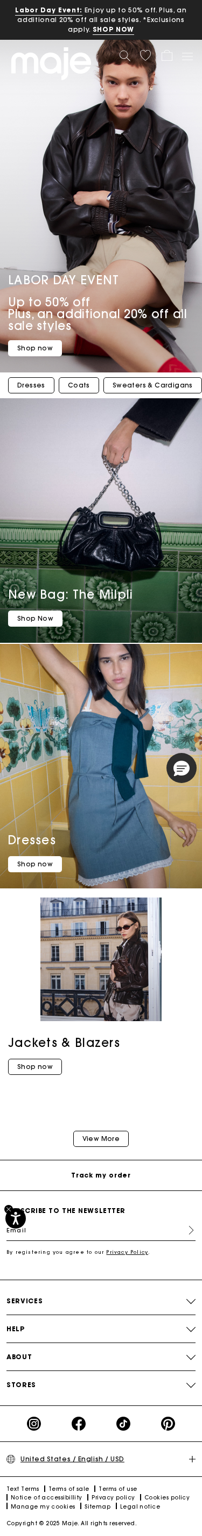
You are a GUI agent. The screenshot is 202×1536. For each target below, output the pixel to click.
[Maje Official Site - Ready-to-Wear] (51, 63)
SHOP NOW (113, 29)
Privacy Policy (127, 1252)
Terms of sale (68, 1488)
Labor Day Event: (48, 10)
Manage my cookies (43, 1506)
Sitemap (97, 1506)
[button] (145, 55)
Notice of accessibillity (46, 1497)
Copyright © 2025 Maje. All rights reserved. (71, 1523)
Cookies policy (167, 1497)
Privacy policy (113, 1497)
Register (187, 1230)
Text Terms (22, 1488)
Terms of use (118, 1488)
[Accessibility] (15, 1218)
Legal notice (140, 1506)
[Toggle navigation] (187, 56)
